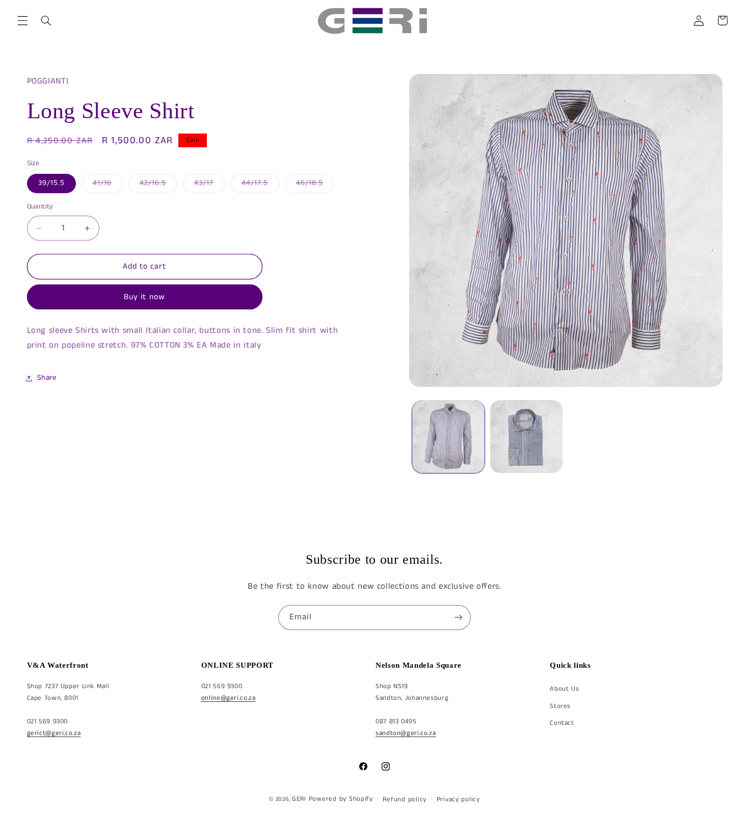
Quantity (40, 207)
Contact (562, 723)
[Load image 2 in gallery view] (526, 436)
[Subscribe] (458, 617)
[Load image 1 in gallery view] (448, 436)
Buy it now (144, 297)
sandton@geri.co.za (406, 733)
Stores (560, 706)
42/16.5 (158, 185)
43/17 (209, 185)
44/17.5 (260, 185)
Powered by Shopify (341, 799)
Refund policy (404, 799)
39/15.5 (51, 183)
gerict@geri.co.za (54, 733)
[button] (22, 20)
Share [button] (47, 378)
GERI (299, 799)
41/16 (108, 185)
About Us (564, 689)
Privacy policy (458, 799)
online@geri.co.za (228, 698)
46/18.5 (315, 185)
